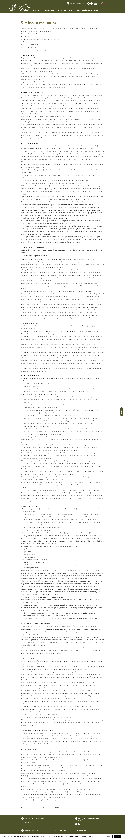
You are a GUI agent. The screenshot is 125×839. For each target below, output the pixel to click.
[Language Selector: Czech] (101, 3)
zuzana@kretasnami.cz (77, 3)
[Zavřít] (123, 836)
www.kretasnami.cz (27, 50)
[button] (95, 3)
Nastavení (108, 836)
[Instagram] (91, 3)
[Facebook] (88, 3)
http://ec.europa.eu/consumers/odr (57, 632)
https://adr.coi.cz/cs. (73, 629)
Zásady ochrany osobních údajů (90, 836)
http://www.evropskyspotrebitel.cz (32, 640)
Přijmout (117, 836)
